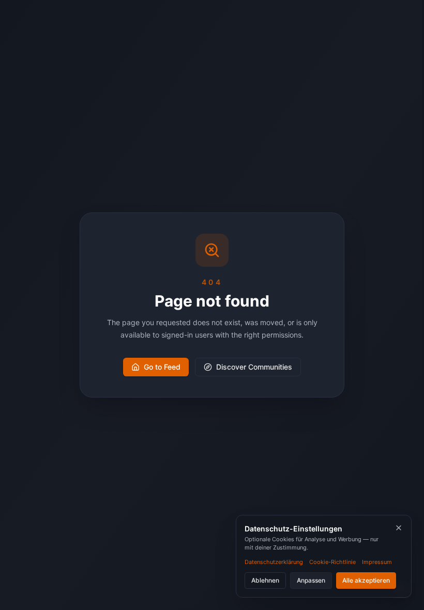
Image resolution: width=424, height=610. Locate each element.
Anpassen (311, 580)
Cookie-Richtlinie (332, 562)
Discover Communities (254, 366)
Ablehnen (265, 580)
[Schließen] (398, 528)
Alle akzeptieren (366, 580)
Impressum (377, 562)
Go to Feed (162, 366)
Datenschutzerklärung (274, 562)
